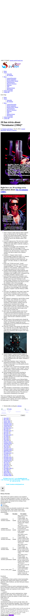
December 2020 (7, 434)
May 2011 (6, 467)
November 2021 (8, 430)
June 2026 (6, 418)
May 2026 (6, 419)
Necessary (4, 505)
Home (5, 71)
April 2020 (6, 440)
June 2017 (6, 454)
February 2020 (7, 441)
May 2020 (6, 439)
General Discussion (11, 78)
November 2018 (8, 448)
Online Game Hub (8, 90)
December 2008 (7, 475)
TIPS (8, 86)
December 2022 (7, 428)
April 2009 (6, 471)
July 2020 (6, 436)
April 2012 (6, 464)
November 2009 (8, 468)
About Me (9, 74)
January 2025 (7, 422)
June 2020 (6, 437)
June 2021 (6, 432)
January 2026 (7, 421)
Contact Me (6, 92)
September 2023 (8, 425)
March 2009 (7, 472)
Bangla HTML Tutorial (12, 81)
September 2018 (8, 450)
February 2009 (7, 474)
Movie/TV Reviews (11, 83)
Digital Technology (11, 79)
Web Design (10, 89)
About (5, 72)
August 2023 (7, 426)
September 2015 (8, 460)
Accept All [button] (11, 615)
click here (19, 406)
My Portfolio (10, 75)
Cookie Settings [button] (4, 615)
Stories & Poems (11, 88)
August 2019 (7, 444)
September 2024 (8, 423)
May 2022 (6, 429)
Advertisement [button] (4, 599)
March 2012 (7, 465)
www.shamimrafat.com (21, 478)
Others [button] (2, 607)
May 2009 (6, 469)
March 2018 (7, 451)
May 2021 (6, 433)
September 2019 (8, 443)
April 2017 (6, 455)
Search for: (3, 415)
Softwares (9, 85)
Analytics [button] (3, 590)
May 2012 (6, 462)
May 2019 (6, 446)
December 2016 (7, 457)
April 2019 (6, 447)
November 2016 (8, 458)
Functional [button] (3, 576)
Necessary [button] (3, 503)
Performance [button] (4, 583)
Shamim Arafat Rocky (7, 129)
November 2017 (8, 453)
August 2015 (7, 461)
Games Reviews (11, 82)
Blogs (5, 76)
